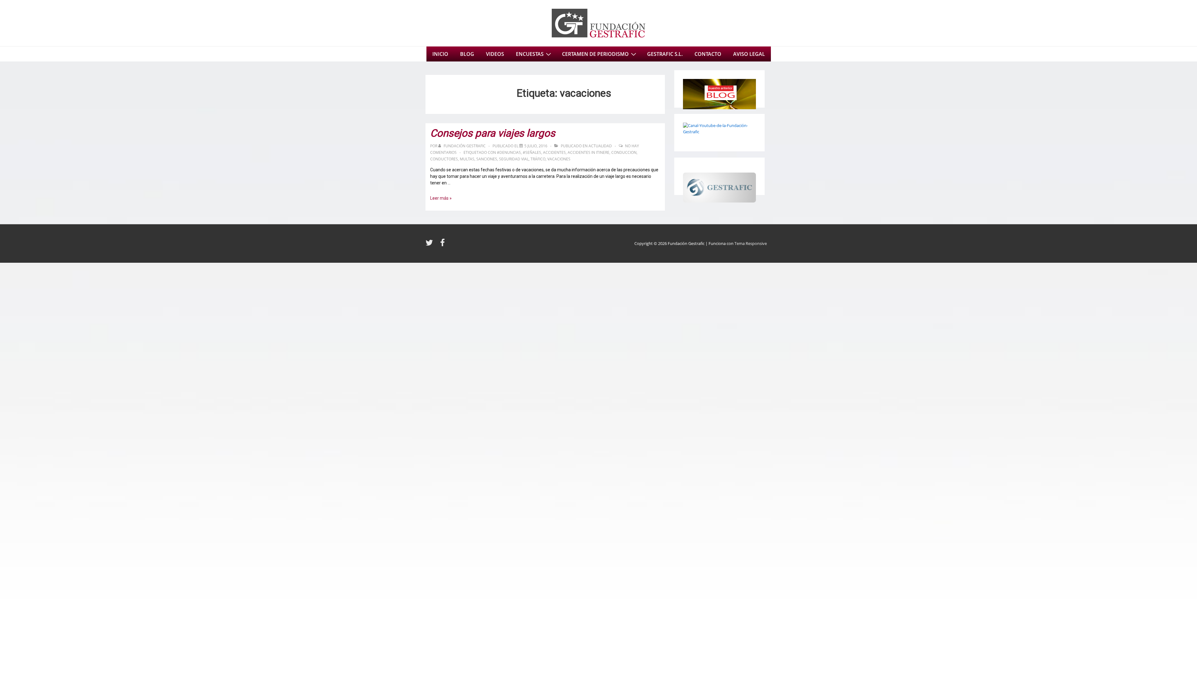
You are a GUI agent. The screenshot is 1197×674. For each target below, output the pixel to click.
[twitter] (430, 244)
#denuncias (509, 152)
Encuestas (530, 54)
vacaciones (558, 159)
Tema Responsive (750, 243)
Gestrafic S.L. (665, 54)
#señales (532, 152)
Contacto (708, 54)
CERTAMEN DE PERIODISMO (595, 54)
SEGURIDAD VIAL (514, 159)
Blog (467, 54)
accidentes (554, 152)
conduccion (624, 152)
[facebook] (443, 244)
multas (467, 159)
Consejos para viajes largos (492, 133)
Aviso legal (749, 54)
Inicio (440, 54)
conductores (444, 159)
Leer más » (441, 198)
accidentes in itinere (588, 152)
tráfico (538, 159)
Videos (495, 54)
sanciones (486, 159)
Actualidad (600, 146)
